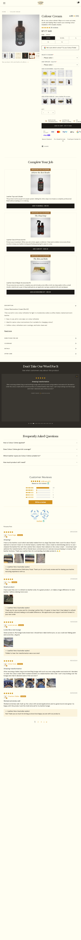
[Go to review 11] (44, 423)
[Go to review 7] (38, 423)
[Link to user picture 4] (40, 558)
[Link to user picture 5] (51, 683)
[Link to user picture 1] (8, 558)
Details (7, 348)
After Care (8, 354)
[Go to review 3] (31, 423)
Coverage (8, 343)
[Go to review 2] (30, 423)
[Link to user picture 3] (29, 558)
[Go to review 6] (36, 423)
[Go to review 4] (33, 423)
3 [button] (41, 722)
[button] (74, 16)
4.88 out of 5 (45, 481)
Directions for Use (11, 338)
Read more (8, 331)
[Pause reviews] (76, 376)
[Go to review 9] (41, 423)
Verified (39, 521)
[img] (8, 532)
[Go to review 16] (52, 423)
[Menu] (4, 3)
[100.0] (35, 514)
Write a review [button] (40, 502)
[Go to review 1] (28, 423)
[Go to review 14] (49, 423)
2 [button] (38, 722)
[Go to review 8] (39, 423)
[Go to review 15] (50, 423)
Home (4, 12)
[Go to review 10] (42, 423)
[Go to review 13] (47, 423)
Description (8, 305)
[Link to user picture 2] (19, 558)
